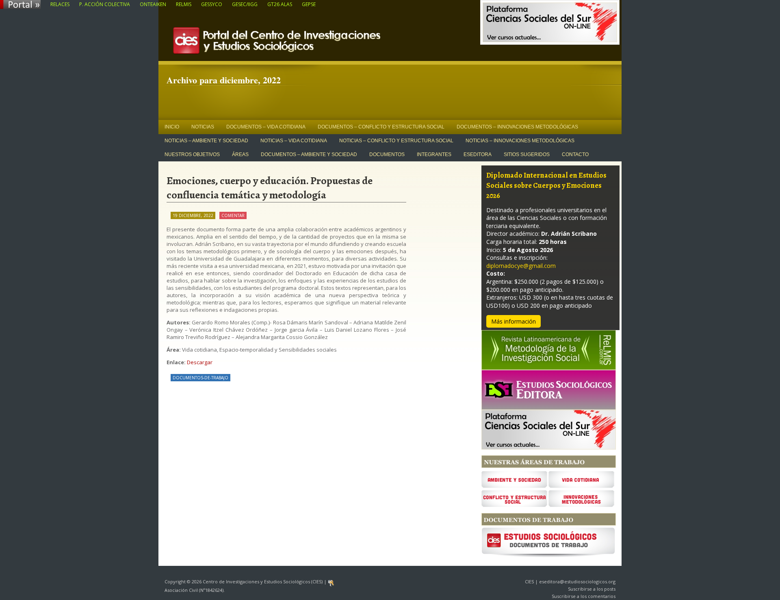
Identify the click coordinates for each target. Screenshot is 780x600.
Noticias (202, 127)
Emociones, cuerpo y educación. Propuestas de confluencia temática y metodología (270, 188)
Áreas (240, 154)
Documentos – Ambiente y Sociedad (309, 154)
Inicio (172, 127)
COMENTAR (233, 215)
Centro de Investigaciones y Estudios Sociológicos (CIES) (296, 43)
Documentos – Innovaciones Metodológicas (517, 127)
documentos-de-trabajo (200, 377)
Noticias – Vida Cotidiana (293, 140)
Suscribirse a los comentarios (583, 596)
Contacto (575, 154)
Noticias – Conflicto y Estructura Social (396, 140)
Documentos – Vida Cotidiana (266, 127)
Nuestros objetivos (192, 154)
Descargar (199, 362)
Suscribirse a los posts (591, 589)
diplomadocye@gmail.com (521, 266)
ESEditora (478, 154)
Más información (513, 321)
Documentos (387, 154)
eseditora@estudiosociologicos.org (577, 581)
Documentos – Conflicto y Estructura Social (381, 127)
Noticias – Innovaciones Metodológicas (520, 140)
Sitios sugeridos (527, 154)
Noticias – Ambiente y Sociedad (206, 140)
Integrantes (434, 154)
